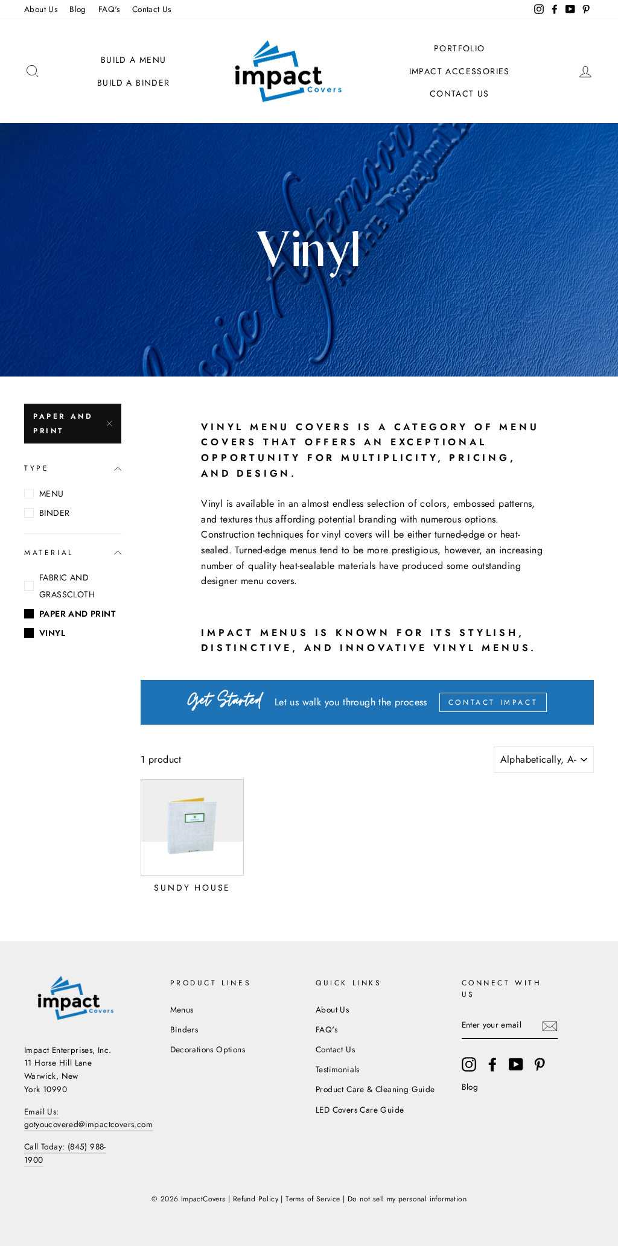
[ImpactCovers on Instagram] (469, 1064)
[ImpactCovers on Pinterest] (539, 1064)
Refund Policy (255, 1199)
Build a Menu (134, 60)
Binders (184, 1029)
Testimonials (338, 1069)
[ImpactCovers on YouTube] (516, 1064)
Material (49, 552)
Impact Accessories (459, 71)
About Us (40, 9)
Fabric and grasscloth (67, 585)
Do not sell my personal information (407, 1199)
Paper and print (63, 423)
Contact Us (151, 9)
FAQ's (109, 9)
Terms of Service (312, 1199)
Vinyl (52, 633)
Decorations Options (208, 1049)
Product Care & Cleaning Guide (375, 1089)
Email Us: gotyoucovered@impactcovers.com (88, 1118)
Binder (54, 513)
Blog (77, 9)
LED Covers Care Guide (360, 1110)
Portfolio (459, 48)
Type (36, 468)
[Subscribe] (550, 1026)
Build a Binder (133, 83)
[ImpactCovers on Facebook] (492, 1064)
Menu (51, 494)
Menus (182, 1009)
